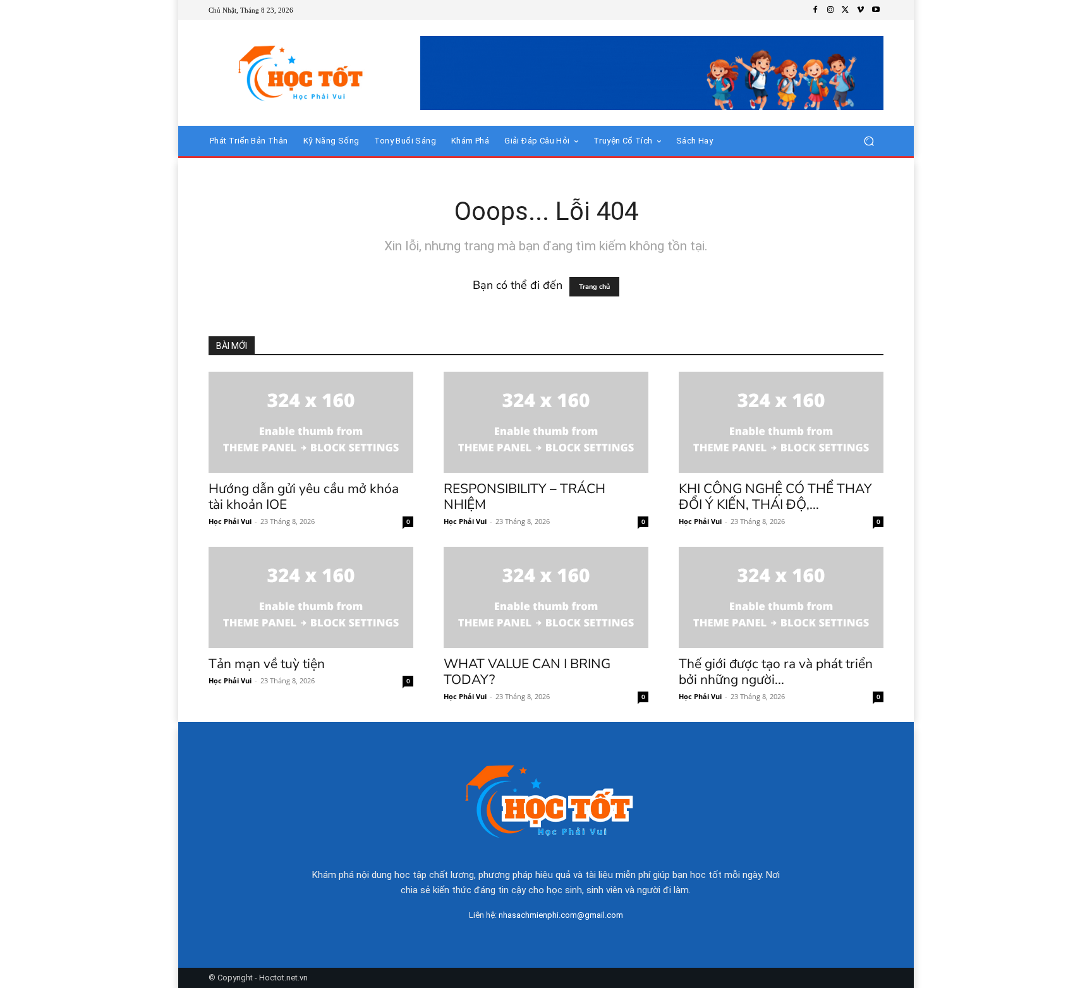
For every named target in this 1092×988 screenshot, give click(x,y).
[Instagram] (830, 10)
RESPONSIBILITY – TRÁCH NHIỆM (524, 496)
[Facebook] (815, 10)
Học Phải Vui (230, 521)
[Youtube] (875, 10)
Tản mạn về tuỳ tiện (267, 664)
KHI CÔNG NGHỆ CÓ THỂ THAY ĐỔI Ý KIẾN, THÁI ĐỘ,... (775, 496)
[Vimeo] (860, 10)
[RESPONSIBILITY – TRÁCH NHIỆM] (546, 422)
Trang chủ (594, 286)
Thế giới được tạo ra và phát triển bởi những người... (776, 671)
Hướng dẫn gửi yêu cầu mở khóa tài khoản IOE (304, 496)
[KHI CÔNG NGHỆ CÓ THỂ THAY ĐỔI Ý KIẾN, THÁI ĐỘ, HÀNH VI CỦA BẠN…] (781, 422)
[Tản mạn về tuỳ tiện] (311, 597)
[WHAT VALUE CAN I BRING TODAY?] (546, 597)
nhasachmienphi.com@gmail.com (561, 915)
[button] (868, 141)
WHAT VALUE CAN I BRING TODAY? (527, 671)
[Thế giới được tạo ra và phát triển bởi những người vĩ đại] (781, 597)
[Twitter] (845, 10)
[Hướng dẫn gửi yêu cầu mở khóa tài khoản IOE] (311, 422)
